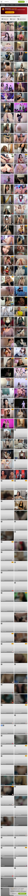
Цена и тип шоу (22, 19)
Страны (13, 19)
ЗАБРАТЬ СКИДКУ (9, 12)
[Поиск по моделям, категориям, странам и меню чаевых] (26, 5)
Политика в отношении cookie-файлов (18, 891)
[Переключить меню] (1, 2)
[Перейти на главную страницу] (8, 1)
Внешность (6, 19)
